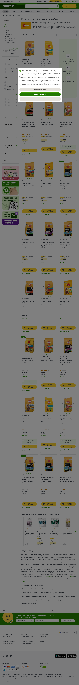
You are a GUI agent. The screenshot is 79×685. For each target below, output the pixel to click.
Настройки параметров (40, 89)
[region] (40, 85)
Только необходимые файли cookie (40, 99)
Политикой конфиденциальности (27, 85)
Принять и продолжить (40, 94)
